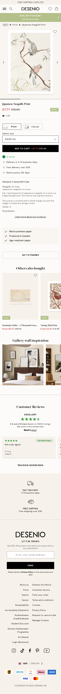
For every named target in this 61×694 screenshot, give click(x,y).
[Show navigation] (4, 8)
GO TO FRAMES (30, 255)
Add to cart (30, 148)
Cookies (36, 605)
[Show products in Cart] (56, 8)
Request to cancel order (44, 615)
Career (25, 600)
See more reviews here (30, 465)
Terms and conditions (42, 600)
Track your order (40, 595)
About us (24, 585)
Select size (8, 133)
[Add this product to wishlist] (55, 31)
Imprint (25, 595)
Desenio (39, 685)
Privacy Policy (27, 572)
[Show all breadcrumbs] (5, 24)
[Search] (11, 8)
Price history (8, 211)
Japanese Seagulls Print (33, 25)
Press (26, 590)
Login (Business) (20, 642)
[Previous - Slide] (3, 62)
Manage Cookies (40, 620)
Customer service (41, 590)
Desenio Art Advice (41, 585)
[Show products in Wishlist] (50, 8)
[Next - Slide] (57, 62)
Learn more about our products (30, 217)
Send (30, 565)
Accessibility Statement (17, 610)
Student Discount (20, 623)
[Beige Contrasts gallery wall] (23, 364)
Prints (15, 25)
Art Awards (23, 637)
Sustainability (22, 605)
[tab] (10, 98)
